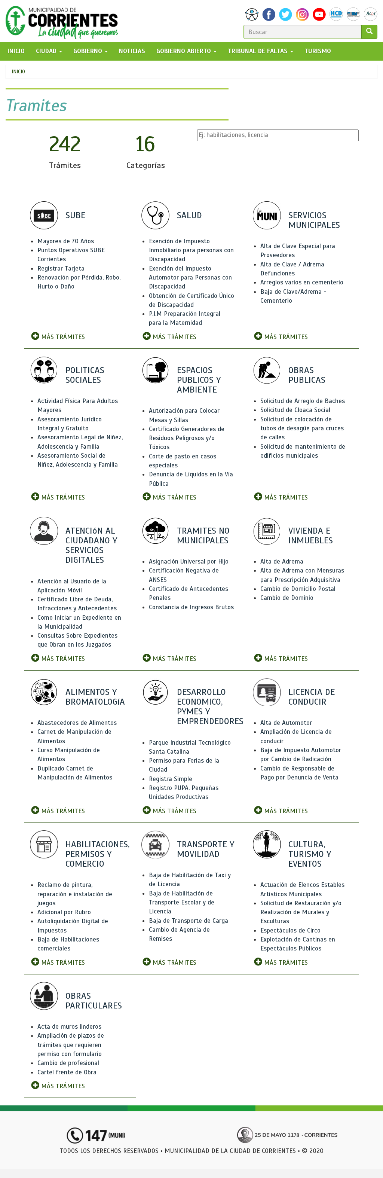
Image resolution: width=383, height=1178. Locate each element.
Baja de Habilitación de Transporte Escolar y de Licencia (181, 902)
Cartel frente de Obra (66, 1072)
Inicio (18, 71)
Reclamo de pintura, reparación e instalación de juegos (74, 894)
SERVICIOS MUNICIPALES (314, 220)
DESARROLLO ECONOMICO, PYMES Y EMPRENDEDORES (210, 706)
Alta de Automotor (286, 723)
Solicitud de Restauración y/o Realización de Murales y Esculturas (300, 912)
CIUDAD (47, 51)
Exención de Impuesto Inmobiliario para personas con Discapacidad (191, 250)
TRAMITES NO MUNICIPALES (203, 535)
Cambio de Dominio (286, 598)
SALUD (189, 215)
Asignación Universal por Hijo (189, 561)
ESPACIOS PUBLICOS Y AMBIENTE (199, 379)
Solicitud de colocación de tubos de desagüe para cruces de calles (302, 428)
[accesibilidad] (251, 14)
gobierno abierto (184, 51)
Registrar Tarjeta (61, 268)
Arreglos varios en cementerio (301, 282)
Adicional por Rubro (64, 912)
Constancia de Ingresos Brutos (191, 607)
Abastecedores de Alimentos (77, 723)
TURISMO (317, 51)
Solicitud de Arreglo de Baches (302, 401)
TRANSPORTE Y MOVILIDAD (205, 849)
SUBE (75, 215)
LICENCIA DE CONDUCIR (311, 696)
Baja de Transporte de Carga (188, 921)
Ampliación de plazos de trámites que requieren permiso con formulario (70, 1045)
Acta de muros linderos (69, 1027)
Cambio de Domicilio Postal (297, 589)
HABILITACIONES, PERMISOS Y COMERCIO (97, 854)
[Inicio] (64, 21)
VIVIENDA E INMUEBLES (310, 535)
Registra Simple (170, 779)
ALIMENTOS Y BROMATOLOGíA (95, 696)
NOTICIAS (132, 51)
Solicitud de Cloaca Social (295, 410)
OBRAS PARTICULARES (93, 1000)
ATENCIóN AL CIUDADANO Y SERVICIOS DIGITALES (91, 545)
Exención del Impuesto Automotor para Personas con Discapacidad (190, 278)
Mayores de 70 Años (65, 241)
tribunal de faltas (258, 51)
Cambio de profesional (68, 1063)
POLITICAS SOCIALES (84, 374)
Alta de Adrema (281, 561)
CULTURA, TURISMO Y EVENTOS (309, 854)
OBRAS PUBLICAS (306, 374)
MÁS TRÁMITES (62, 337)
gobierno (88, 51)
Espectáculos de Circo (290, 930)
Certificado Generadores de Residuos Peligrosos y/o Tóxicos (186, 438)
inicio (16, 51)
